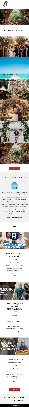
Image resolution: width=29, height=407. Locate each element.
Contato (22, 397)
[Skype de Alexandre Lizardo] (14, 400)
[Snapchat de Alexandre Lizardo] (22, 400)
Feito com (14, 405)
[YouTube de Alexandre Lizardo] (19, 400)
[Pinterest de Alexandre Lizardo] (11, 400)
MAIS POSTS (14, 384)
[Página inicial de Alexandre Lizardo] (5, 4)
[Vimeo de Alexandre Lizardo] (16, 400)
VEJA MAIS (14, 168)
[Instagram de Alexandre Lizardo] (9, 400)
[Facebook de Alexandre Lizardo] (6, 400)
